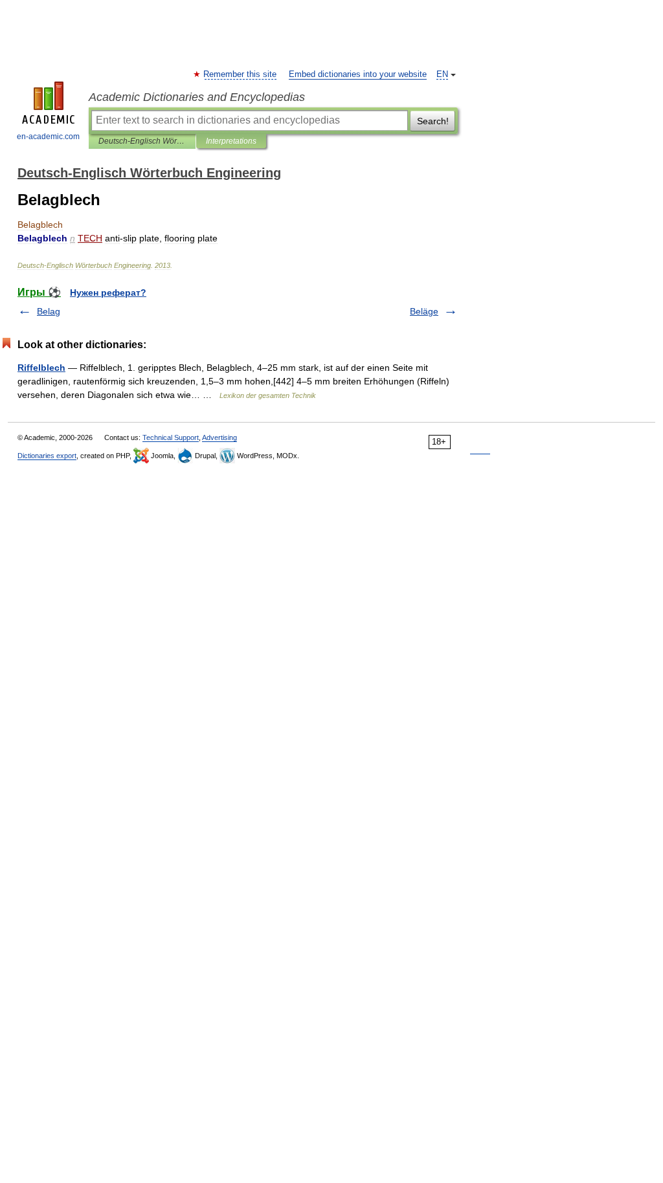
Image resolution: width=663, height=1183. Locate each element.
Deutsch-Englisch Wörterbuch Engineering (142, 141)
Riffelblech (41, 367)
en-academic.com (48, 136)
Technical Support (170, 437)
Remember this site (240, 74)
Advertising (219, 437)
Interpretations (231, 141)
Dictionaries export (46, 455)
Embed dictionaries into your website (358, 74)
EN (442, 74)
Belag (48, 311)
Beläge (424, 311)
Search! (433, 121)
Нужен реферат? (108, 292)
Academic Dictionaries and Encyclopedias (197, 97)
